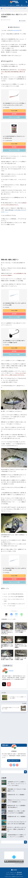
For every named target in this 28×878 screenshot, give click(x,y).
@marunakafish (15, 30)
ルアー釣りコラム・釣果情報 (14, 5)
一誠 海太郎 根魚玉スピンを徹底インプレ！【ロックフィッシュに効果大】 (16, 835)
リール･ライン (4, 5)
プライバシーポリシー (11, 874)
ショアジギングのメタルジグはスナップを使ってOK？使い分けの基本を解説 (16, 822)
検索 (25, 771)
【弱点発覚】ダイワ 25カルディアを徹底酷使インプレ (16, 790)
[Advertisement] (14, 241)
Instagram (8, 686)
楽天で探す (14, 113)
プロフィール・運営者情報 (16, 872)
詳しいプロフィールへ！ (13, 760)
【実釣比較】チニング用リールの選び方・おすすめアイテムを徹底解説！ (16, 811)
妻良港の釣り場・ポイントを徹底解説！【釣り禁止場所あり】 (16, 806)
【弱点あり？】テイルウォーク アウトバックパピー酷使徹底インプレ (16, 800)
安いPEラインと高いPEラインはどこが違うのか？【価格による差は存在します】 (16, 829)
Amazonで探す (14, 110)
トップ (7, 872)
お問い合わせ (19, 874)
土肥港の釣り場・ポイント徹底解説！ (16, 794)
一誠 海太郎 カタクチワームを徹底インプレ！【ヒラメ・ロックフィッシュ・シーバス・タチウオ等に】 (16, 783)
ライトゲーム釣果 (11, 619)
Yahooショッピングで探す (14, 117)
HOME (15, 870)
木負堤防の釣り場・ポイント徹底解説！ (16, 816)
